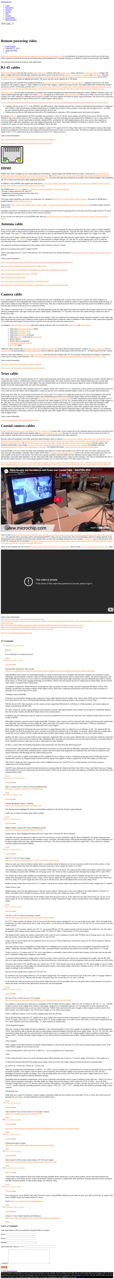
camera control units (98, 349)
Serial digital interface (25, 329)
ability (76, 95)
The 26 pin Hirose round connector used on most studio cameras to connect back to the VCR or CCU (70, 357)
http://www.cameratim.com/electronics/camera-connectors (21, 364)
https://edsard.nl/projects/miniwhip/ (13, 277)
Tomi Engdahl (10, 46)
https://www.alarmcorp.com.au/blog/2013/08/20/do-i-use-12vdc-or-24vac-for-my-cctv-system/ (38, 1000)
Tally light (13, 345)
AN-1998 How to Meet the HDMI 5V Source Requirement (48, 189)
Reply (7, 658)
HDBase (40, 95)
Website (3, 1242)
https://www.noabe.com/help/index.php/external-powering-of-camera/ (29, 1145)
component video (24, 333)
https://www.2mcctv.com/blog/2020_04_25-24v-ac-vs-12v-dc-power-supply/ (32, 860)
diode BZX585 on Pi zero (22, 201)
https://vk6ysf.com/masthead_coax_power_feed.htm (19, 274)
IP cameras (85, 75)
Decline (81, 1277)
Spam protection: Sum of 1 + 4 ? (12, 1247)
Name (3, 1234)
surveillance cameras (8, 79)
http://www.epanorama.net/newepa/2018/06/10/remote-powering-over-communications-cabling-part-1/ (37, 262)
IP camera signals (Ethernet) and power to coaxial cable (49, 547)
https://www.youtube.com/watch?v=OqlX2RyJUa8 (23, 1114)
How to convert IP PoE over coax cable (94, 547)
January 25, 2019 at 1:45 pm (13, 794)
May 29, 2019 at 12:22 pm (13, 819)
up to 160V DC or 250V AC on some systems (54, 398)
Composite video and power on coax (62, 453)
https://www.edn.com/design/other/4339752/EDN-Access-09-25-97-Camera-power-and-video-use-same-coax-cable (41, 627)
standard (36, 73)
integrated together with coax (51, 433)
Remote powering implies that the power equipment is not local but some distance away (31, 56)
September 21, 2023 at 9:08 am (14, 1207)
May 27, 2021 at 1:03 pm (13, 1151)
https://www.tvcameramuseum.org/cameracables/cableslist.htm (23, 368)
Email (3, 1238)
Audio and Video (11, 50)
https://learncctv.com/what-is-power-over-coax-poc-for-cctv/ (22, 621)
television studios (51, 349)
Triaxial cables (6, 351)
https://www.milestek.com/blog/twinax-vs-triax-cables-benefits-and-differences (32, 1218)
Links (7, 6)
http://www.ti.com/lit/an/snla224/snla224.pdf (16, 633)
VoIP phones (96, 75)
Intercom (29, 343)
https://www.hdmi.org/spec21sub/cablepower (27, 1201)
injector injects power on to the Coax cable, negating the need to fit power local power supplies (58, 443)
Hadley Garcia (9, 1172)
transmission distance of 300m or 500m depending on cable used (23, 447)
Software (8, 10)
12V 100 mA (20, 239)
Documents (9, 8)
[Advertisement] (42, 31)
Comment (4, 1263)
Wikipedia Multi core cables (20, 325)
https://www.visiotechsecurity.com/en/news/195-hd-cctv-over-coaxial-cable (27, 629)
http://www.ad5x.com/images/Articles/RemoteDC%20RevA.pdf (23, 266)
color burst (36, 337)
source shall (18, 189)
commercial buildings (89, 77)
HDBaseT (68, 95)
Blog (7, 14)
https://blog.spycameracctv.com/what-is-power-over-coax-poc (22, 619)
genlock (19, 337)
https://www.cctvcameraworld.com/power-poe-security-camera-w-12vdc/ (31, 1162)
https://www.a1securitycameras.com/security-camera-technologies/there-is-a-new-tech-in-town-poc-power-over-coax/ (42, 625)
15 (6, 52)
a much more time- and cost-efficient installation (81, 447)
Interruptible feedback (17, 343)
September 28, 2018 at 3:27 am (14, 645)
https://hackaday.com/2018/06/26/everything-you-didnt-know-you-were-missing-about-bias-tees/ (34, 285)
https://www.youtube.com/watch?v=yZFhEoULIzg (23, 805)
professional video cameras (32, 349)
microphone (22, 335)
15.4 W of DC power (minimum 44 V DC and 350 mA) (64, 83)
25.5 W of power (41, 87)
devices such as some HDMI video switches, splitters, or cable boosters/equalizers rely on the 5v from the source (49, 205)
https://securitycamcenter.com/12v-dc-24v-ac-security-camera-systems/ (30, 917)
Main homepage (11, 20)
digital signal (72, 325)
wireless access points (72, 75)
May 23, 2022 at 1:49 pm (13, 1186)
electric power (65, 73)
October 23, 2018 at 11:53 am (14, 660)
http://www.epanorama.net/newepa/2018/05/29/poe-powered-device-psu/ (26, 143)
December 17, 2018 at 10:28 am (14, 778)
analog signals (85, 325)
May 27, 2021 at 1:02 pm (13, 1134)
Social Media (10, 18)
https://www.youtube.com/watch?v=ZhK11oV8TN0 (23, 830)
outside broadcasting (33, 351)
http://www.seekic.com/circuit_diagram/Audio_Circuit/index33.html (25, 281)
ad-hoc (43, 73)
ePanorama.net (6, 2)
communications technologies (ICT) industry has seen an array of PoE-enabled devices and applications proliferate (41, 77)
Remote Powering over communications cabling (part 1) (91, 253)
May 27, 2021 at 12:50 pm (13, 849)
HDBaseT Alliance (7, 93)
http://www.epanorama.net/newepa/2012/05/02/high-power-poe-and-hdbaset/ (28, 139)
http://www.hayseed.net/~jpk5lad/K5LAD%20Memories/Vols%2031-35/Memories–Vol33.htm (34, 270)
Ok (78, 1277)
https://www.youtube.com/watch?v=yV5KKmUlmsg (24, 789)
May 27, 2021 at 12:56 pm (13, 989)
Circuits (8, 16)
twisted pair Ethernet (91, 73)
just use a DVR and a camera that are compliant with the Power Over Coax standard (57, 445)
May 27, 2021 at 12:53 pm (13, 907)
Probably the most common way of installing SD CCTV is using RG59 (26, 431)
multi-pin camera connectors (33, 355)
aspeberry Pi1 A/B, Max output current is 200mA (69, 199)
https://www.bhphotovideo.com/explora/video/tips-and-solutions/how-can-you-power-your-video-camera (42, 1128)
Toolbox (8, 12)
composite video (23, 331)
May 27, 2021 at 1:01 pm (13, 1103)
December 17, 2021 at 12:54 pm (15, 1168)
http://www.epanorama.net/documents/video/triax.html (20, 420)
